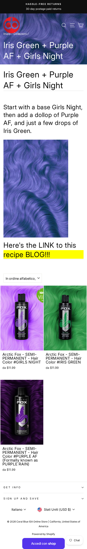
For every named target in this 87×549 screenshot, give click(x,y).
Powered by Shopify (43, 534)
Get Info (12, 487)
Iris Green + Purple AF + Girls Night (38, 79)
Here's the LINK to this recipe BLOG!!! (39, 250)
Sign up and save (21, 498)
